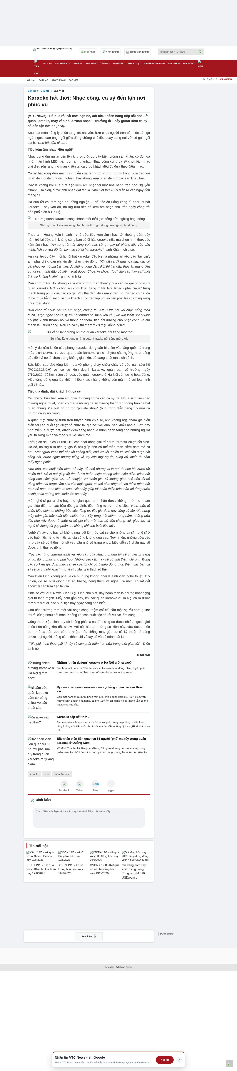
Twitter (79, 790)
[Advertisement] (185, 142)
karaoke (34, 774)
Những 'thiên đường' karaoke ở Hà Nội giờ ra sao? (94, 662)
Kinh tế (78, 63)
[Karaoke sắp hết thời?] (41, 723)
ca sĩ (46, 774)
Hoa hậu (30, 80)
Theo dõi (164, 1059)
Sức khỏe (174, 63)
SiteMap (109, 967)
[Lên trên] (229, 1063)
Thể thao (91, 63)
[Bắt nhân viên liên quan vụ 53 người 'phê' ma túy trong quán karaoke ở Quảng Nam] (41, 752)
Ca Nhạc (43, 80)
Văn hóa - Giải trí (154, 63)
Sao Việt (73, 80)
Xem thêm (87, 936)
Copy (111, 791)
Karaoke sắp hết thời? (73, 717)
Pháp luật (134, 63)
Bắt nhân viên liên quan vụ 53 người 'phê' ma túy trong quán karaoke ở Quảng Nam (101, 741)
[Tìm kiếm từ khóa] (201, 52)
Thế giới (105, 63)
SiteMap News (124, 967)
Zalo (95, 790)
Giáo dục (118, 63)
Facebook (64, 790)
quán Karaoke (62, 774)
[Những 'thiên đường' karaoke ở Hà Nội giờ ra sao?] (41, 671)
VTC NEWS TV (62, 63)
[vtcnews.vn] (64, 784)
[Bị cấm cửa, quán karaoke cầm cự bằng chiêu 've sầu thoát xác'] (41, 697)
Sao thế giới (58, 80)
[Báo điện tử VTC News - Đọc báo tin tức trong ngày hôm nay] (53, 53)
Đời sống (188, 63)
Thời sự (47, 63)
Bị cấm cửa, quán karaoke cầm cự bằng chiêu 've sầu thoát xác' (100, 689)
